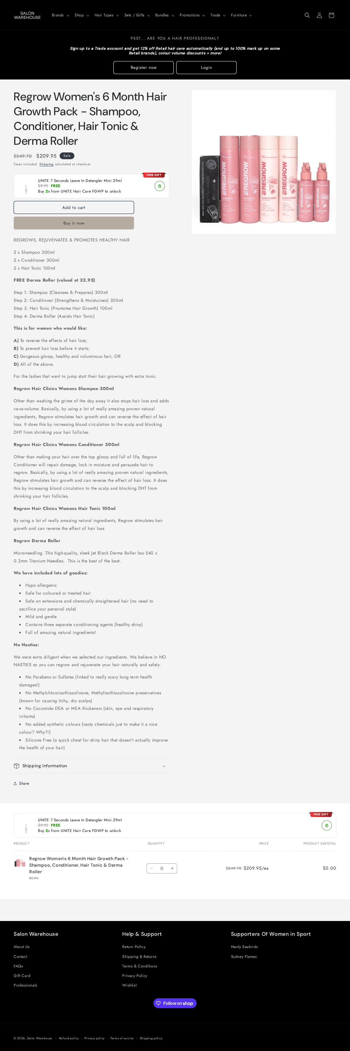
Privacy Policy (134, 975)
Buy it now (73, 223)
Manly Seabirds (244, 946)
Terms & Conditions (139, 966)
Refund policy (69, 1038)
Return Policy (133, 946)
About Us (22, 946)
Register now (144, 67)
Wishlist (129, 985)
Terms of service (122, 1038)
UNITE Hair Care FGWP (82, 191)
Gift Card (22, 975)
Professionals (25, 985)
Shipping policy (151, 1038)
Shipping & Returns (139, 956)
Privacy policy (94, 1038)
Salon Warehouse (40, 1038)
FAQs (18, 966)
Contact (20, 956)
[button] (60, 15)
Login (206, 67)
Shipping (46, 164)
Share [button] (24, 783)
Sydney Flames (244, 956)
